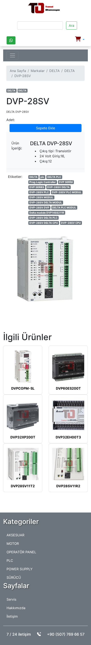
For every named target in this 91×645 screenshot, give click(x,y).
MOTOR (13, 543)
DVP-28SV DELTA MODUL (45, 202)
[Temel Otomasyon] (44, 8)
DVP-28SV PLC (39, 192)
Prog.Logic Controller (42, 182)
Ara (71, 25)
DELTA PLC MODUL (64, 207)
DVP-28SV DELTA (58, 187)
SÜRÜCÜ (14, 577)
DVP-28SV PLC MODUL (66, 192)
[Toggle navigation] (12, 55)
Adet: (10, 120)
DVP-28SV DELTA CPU (43, 222)
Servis (11, 599)
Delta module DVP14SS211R (46, 212)
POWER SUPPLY (20, 569)
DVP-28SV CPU (71, 222)
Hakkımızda (16, 608)
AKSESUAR (15, 535)
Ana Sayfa (18, 71)
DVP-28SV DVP (39, 207)
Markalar (38, 71)
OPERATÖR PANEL (21, 552)
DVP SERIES (36, 187)
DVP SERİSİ (66, 182)
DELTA (54, 71)
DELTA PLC (54, 177)
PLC (10, 560)
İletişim (12, 616)
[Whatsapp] (11, 40)
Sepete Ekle (45, 128)
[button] (79, 39)
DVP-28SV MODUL (41, 197)
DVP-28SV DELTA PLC (43, 217)
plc (42, 177)
